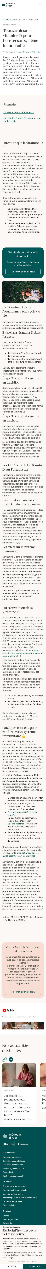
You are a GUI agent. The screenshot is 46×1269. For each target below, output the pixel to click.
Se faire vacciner (16, 823)
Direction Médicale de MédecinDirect (28, 52)
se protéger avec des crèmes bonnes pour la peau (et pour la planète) (22, 653)
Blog (11, 19)
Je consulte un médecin (23, 271)
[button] (40, 5)
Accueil (6, 19)
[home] (9, 5)
